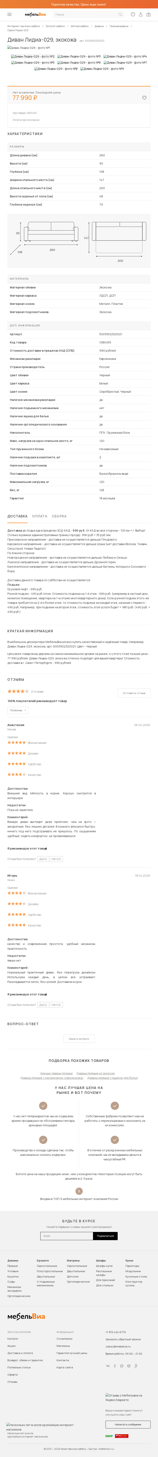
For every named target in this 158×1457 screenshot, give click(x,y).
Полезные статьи (19, 1367)
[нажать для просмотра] (33, 56)
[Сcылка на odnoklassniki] (115, 1366)
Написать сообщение (128, 1424)
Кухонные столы (136, 1276)
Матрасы (73, 1260)
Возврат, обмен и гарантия (25, 1360)
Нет (56, 859)
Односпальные (47, 1266)
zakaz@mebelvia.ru (118, 1346)
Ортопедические (18, 1296)
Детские (72, 1276)
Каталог (12, 1338)
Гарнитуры (132, 1266)
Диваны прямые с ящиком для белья (112, 1078)
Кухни (129, 1260)
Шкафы (101, 1260)
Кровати (43, 1260)
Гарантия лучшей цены (72, 1353)
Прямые (12, 1266)
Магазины (63, 1346)
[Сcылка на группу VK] (108, 1366)
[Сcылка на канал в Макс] (122, 1366)
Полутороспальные (50, 1271)
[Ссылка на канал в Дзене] (129, 1366)
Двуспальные (46, 1276)
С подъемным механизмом (46, 1283)
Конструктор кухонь (133, 1283)
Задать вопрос (79, 1039)
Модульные (133, 1271)
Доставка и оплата (20, 1353)
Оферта (12, 1374)
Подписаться (105, 1236)
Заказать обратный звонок (123, 1339)
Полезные (16, 710)
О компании (64, 1338)
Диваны (12, 1260)
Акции (11, 1346)
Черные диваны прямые (56, 1073)
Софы (11, 1281)
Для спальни (104, 1285)
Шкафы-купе (104, 1266)
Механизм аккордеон (14, 1288)
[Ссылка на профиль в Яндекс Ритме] (136, 1366)
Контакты (63, 1360)
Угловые (12, 1271)
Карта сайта (65, 1367)
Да (43, 859)
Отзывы (12, 1382)
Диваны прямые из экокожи (95, 1073)
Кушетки (13, 1276)
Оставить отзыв (134, 693)
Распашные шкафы (104, 1273)
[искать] (120, 14)
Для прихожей (105, 1280)
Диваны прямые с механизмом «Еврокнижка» (52, 1078)
